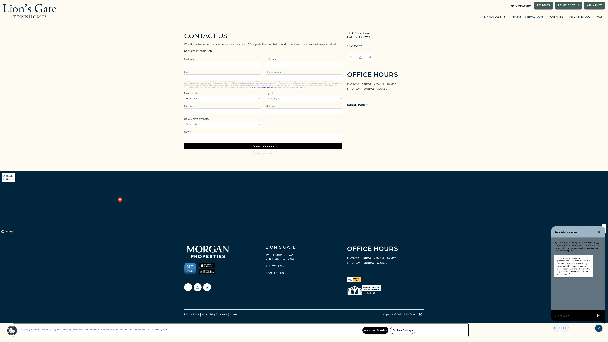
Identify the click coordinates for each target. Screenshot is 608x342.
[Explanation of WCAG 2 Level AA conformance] (354, 279)
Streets (9, 175)
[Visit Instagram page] (370, 57)
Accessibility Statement (214, 314)
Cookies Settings (403, 330)
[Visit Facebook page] (351, 57)
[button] (543, 6)
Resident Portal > (357, 104)
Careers (234, 314)
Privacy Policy (191, 314)
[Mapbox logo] (8, 232)
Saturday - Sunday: (361, 88)
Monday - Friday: (359, 83)
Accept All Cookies (375, 330)
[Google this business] (360, 57)
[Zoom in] (604, 226)
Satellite (10, 178)
